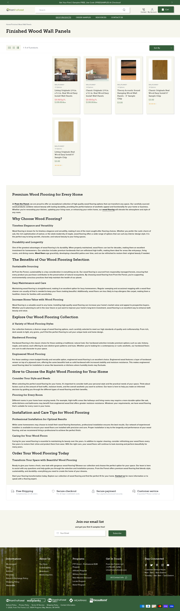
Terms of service (37, 605)
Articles (9, 571)
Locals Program (79, 581)
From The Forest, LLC (21, 607)
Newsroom (44, 571)
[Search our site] (124, 10)
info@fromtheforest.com (116, 570)
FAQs (8, 567)
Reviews (9, 574)
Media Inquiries (46, 574)
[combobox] (77, 10)
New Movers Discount (82, 577)
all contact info (117, 577)
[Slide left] (8, 2)
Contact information (68, 605)
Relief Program (79, 584)
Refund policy (11, 605)
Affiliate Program (80, 570)
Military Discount (80, 574)
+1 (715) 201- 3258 (113, 567)
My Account (11, 564)
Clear (119, 10)
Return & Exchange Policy (17, 578)
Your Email (64, 533)
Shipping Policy (12, 581)
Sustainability (45, 567)
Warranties (10, 585)
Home (8, 24)
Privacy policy (24, 605)
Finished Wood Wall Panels (21, 24)
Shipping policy (52, 605)
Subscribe (117, 533)
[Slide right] (172, 2)
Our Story (43, 564)
